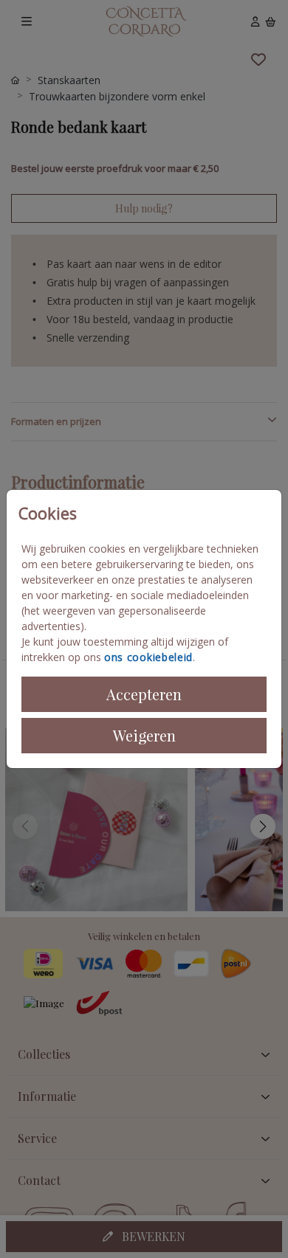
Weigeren (144, 735)
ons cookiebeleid (148, 657)
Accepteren (144, 694)
